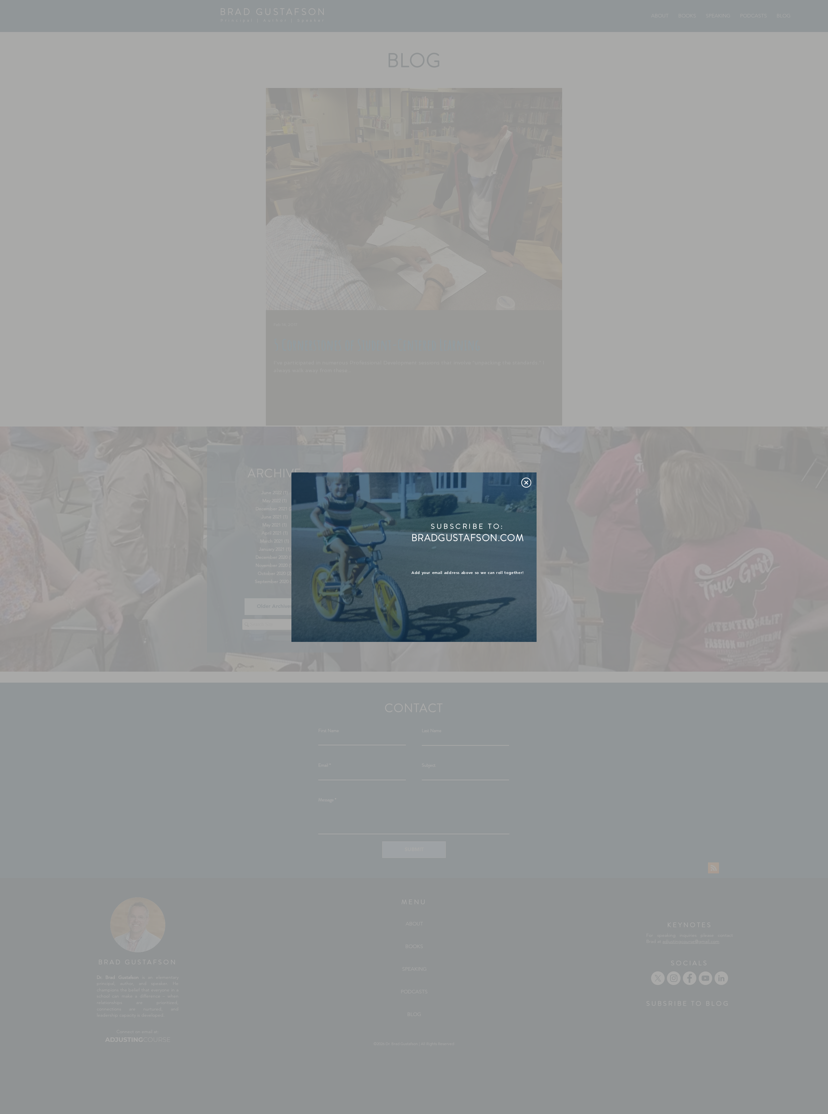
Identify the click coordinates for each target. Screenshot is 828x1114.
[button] (526, 483)
